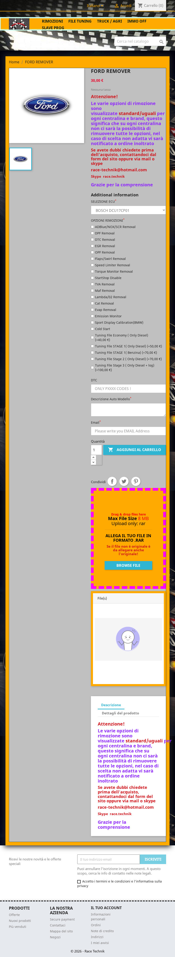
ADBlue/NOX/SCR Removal (115, 227)
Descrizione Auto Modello (111, 399)
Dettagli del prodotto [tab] (120, 713)
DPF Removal (105, 233)
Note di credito (102, 931)
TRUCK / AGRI (109, 21)
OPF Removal (105, 252)
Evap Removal (105, 310)
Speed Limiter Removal (112, 265)
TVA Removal (105, 284)
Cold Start (102, 329)
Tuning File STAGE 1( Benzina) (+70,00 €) (126, 352)
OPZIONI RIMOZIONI (108, 220)
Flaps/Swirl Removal (110, 259)
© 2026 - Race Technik (88, 951)
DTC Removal (105, 239)
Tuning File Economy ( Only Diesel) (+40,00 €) (121, 337)
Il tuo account (106, 907)
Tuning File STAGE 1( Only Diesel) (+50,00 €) (128, 346)
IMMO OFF (137, 21)
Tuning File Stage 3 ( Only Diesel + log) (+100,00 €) (124, 367)
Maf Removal (105, 290)
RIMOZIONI (52, 21)
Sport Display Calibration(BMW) (119, 322)
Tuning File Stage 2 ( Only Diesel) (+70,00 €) (128, 359)
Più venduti (17, 926)
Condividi (112, 481)
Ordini (96, 925)
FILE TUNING (80, 21)
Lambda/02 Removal (110, 297)
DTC (94, 380)
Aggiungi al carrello (134, 449)
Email (96, 422)
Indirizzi (97, 937)
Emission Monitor (108, 316)
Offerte (14, 915)
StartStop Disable (108, 278)
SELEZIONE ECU (103, 201)
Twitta (124, 481)
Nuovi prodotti (20, 921)
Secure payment (62, 919)
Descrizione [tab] (111, 705)
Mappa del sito (61, 931)
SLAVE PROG (53, 27)
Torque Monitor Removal (114, 271)
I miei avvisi (100, 943)
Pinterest (135, 481)
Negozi (55, 937)
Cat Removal (104, 303)
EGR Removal (105, 246)
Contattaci (57, 925)
